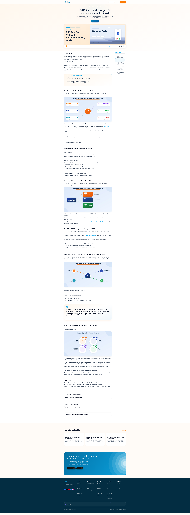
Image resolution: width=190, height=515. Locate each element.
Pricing (118, 485)
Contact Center (79, 485)
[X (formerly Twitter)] (67, 489)
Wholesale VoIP (109, 493)
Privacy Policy (112, 509)
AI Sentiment (89, 488)
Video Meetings (79, 491)
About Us (118, 483)
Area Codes (89, 6)
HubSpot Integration (110, 496)
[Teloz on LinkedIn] (121, 46)
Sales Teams (99, 491)
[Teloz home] (67, 2)
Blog (107, 485)
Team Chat (78, 495)
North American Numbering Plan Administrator (98, 221)
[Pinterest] (69, 489)
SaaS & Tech (99, 486)
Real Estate (99, 496)
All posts (123, 430)
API (107, 488)
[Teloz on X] (119, 46)
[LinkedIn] (71, 489)
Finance (98, 483)
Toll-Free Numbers (90, 491)
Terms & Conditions (119, 509)
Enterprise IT (99, 488)
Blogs (85, 6)
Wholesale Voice (109, 495)
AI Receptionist (79, 486)
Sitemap (124, 509)
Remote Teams (99, 493)
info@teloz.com (106, 502)
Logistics (98, 495)
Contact (118, 486)
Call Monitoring (89, 490)
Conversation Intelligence (91, 483)
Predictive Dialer (79, 493)
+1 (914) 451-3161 (114, 502)
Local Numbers (109, 490)
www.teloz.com (69, 504)
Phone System (79, 488)
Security (118, 488)
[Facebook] (65, 489)
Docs (108, 486)
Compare (108, 483)
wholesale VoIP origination (91, 235)
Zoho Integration (109, 498)
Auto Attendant (89, 486)
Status (118, 490)
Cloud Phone (79, 483)
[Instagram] (73, 489)
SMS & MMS (79, 490)
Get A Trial (94, 20)
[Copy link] (123, 46)
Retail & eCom (99, 485)
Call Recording (89, 485)
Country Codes (109, 491)
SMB (97, 490)
